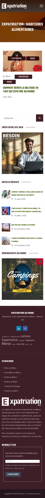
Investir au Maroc (11, 390)
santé (13, 344)
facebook (25, 328)
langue (21, 340)
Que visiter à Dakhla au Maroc (23, 225)
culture (25, 336)
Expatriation (16, 58)
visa (31, 344)
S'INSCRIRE (13, 474)
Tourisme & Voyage (12, 386)
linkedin (18, 328)
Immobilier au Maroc (12, 372)
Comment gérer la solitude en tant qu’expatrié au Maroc (20, 90)
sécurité (20, 343)
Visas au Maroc (10, 368)
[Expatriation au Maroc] (14, 6)
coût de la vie (14, 336)
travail (27, 344)
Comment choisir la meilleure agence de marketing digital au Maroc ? (27, 194)
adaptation (5, 337)
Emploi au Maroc (11, 381)
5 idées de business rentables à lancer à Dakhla (26, 240)
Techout (21, 493)
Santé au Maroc (10, 377)
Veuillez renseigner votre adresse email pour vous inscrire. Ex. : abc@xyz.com (22, 466)
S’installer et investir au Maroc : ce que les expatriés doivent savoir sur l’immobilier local (26, 210)
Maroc (32, 58)
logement (30, 340)
